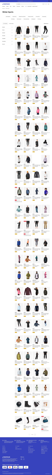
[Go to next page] (35, 435)
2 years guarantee (30, 451)
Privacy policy (43, 453)
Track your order (30, 452)
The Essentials (38, 16)
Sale (26, 6)
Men (10, 6)
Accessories (18, 6)
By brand (3, 32)
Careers (16, 447)
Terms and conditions (44, 447)
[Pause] (49, 1)
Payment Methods (4, 451)
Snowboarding (44, 16)
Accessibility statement (5, 471)
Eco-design (3, 450)
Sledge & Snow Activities (22, 16)
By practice (4, 41)
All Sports (3, 6)
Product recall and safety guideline (44, 449)
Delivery (29, 447)
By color (3, 44)
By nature (3, 35)
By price (3, 27)
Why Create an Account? (31, 450)
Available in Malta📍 (35, 6)
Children (14, 6)
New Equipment (8, 16)
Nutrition (23, 6)
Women (7, 6)
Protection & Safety (30, 16)
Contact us (3, 447)
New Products (14, 16)
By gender (3, 38)
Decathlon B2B (29, 6)
